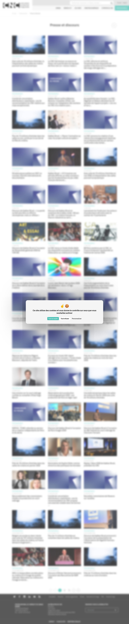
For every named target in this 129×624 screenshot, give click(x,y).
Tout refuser (65, 319)
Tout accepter (53, 319)
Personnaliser (76, 319)
